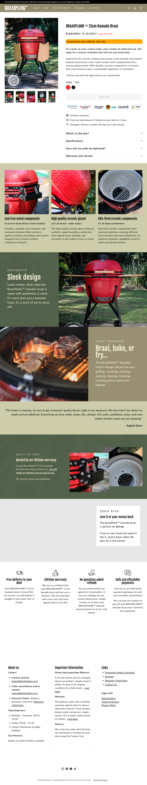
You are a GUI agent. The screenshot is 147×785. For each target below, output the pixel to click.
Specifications (74, 140)
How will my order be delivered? (86, 148)
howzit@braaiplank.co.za (25, 681)
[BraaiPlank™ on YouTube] (71, 768)
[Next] (56, 97)
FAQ (46, 8)
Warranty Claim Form (116, 680)
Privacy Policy (109, 705)
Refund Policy (62, 8)
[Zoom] (31, 53)
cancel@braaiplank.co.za (25, 693)
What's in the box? (77, 133)
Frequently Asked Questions (120, 672)
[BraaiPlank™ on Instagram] (62, 768)
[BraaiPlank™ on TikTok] (75, 768)
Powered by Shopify (100, 780)
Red (68, 87)
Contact (95, 8)
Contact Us (111, 684)
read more (72, 718)
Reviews (80, 8)
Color (72, 82)
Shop (36, 8)
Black (73, 87)
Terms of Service (110, 701)
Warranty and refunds (79, 155)
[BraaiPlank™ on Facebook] (67, 768)
